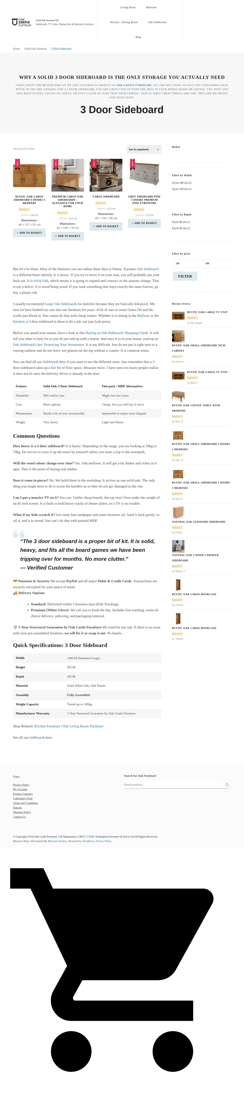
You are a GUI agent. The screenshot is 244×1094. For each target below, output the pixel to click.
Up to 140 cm (180, 182)
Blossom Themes (57, 841)
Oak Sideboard (147, 269)
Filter (185, 276)
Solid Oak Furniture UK (47, 20)
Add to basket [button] (30, 232)
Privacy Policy (21, 784)
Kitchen (18, 321)
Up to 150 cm (180, 189)
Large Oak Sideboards (61, 304)
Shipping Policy (22, 812)
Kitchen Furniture (47, 726)
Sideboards (51, 362)
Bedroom (151, 7)
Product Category (23, 793)
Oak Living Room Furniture (83, 726)
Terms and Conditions (25, 803)
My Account (20, 789)
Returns (17, 807)
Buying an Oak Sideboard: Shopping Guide (117, 333)
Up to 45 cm (179, 228)
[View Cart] (122, 1091)
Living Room (128, 7)
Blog (138, 37)
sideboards (37, 737)
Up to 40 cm (179, 221)
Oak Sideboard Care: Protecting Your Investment (48, 344)
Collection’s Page (23, 798)
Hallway (143, 316)
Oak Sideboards (157, 22)
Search (226, 784)
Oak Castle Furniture (134, 85)
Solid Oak (41, 281)
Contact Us (19, 816)
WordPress (88, 841)
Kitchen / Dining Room (124, 22)
